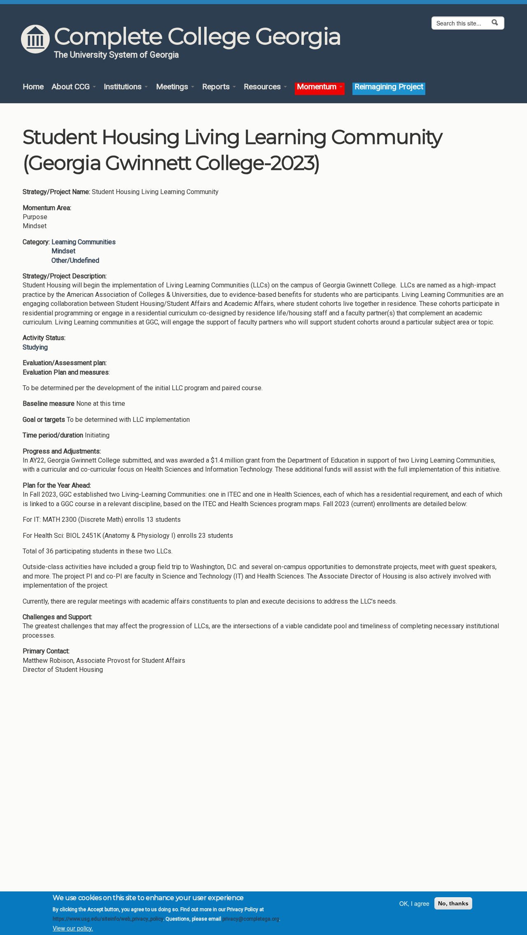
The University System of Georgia (116, 55)
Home (33, 87)
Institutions (124, 87)
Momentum (317, 87)
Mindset (63, 251)
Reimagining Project (388, 87)
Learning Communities (83, 242)
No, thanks (453, 903)
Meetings (173, 87)
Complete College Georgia (197, 36)
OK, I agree (414, 903)
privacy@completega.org (250, 919)
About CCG (71, 87)
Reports (217, 87)
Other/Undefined (75, 260)
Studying (35, 347)
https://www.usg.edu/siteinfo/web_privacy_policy (108, 919)
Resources (263, 87)
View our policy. (73, 928)
